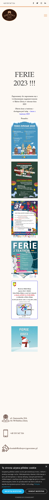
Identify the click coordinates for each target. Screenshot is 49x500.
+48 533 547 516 (9, 3)
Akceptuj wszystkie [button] (13, 491)
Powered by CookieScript (24, 497)
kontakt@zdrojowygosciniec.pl (24, 448)
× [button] (46, 467)
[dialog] (24, 482)
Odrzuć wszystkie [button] (36, 491)
